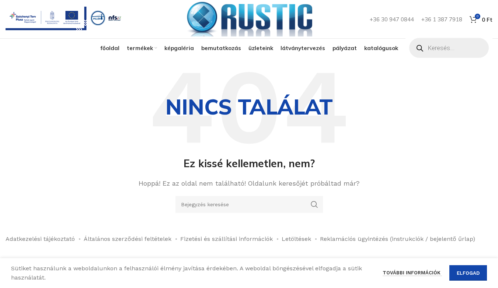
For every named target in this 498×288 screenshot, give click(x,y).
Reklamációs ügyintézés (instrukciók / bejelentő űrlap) (397, 238)
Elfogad (468, 273)
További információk (412, 272)
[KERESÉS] (314, 204)
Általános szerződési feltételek (127, 238)
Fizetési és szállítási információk (226, 238)
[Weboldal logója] (249, 18)
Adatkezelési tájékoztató (40, 238)
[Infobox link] (65, 19)
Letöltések (296, 238)
